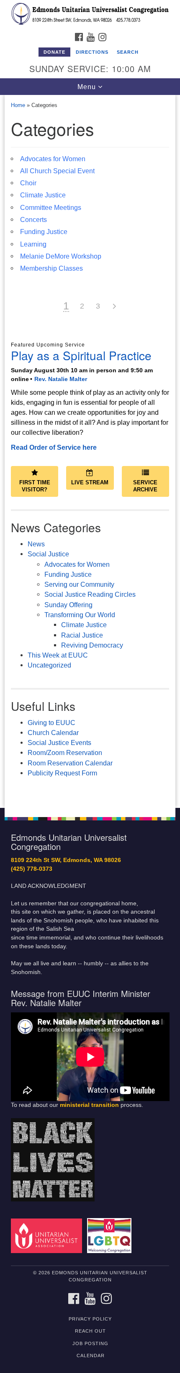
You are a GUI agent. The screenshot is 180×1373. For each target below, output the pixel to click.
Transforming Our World (79, 614)
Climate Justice (43, 195)
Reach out (90, 1330)
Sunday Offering (68, 604)
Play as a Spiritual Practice (81, 355)
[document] (90, 451)
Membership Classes (51, 268)
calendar (91, 1355)
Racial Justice (82, 635)
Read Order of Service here (54, 447)
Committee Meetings (50, 207)
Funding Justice (43, 231)
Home (18, 105)
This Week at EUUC (58, 655)
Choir (28, 183)
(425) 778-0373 (31, 869)
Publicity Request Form (62, 773)
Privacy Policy (90, 1318)
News (36, 544)
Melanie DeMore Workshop (60, 256)
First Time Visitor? (34, 486)
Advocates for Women (52, 158)
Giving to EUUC (51, 722)
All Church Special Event (57, 170)
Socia (36, 742)
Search (128, 52)
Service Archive (145, 486)
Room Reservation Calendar (70, 763)
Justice (57, 742)
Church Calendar (53, 732)
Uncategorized (49, 665)
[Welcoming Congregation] (111, 1235)
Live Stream (89, 482)
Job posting (90, 1343)
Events (80, 742)
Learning (33, 244)
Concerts (33, 219)
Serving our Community (79, 584)
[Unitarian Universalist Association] (48, 1235)
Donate (54, 52)
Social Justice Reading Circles (90, 594)
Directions (92, 52)
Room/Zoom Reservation (65, 752)
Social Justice (48, 554)
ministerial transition (89, 1105)
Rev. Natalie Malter (60, 379)
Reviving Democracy (92, 645)
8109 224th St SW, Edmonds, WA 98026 (66, 860)
